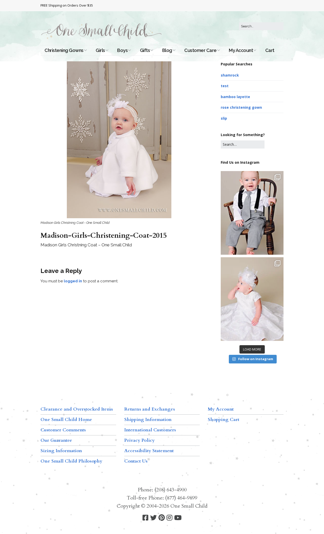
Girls (100, 50)
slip (224, 118)
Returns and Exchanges (149, 409)
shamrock (230, 75)
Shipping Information (148, 419)
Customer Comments (63, 430)
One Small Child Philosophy (71, 461)
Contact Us (136, 461)
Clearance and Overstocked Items (76, 409)
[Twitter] (153, 518)
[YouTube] (177, 518)
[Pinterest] (161, 518)
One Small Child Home (66, 419)
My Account (241, 50)
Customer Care (200, 50)
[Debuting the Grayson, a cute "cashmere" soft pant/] (252, 213)
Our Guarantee (56, 440)
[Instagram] (169, 518)
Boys (122, 50)
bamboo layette (235, 96)
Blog (167, 50)
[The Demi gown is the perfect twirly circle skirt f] (252, 299)
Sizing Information (61, 451)
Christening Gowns (64, 50)
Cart (269, 50)
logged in (73, 281)
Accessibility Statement (149, 451)
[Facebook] (145, 518)
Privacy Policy (139, 440)
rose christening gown (241, 107)
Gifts (145, 50)
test (225, 85)
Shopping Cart (223, 419)
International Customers (150, 430)
